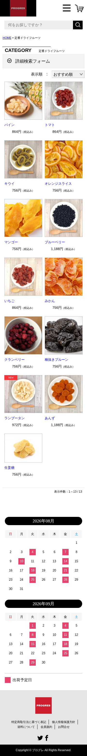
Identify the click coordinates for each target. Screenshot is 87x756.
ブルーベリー (55, 242)
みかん (50, 301)
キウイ (9, 183)
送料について (26, 727)
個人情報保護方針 (63, 722)
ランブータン (14, 418)
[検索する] (78, 25)
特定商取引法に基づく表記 (28, 722)
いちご (9, 301)
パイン (9, 125)
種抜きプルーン (56, 359)
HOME (7, 38)
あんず (50, 418)
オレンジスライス (58, 183)
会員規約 (46, 727)
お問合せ (64, 727)
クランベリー (14, 359)
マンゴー (11, 242)
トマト (50, 125)
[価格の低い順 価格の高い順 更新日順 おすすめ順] (68, 74)
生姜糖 (9, 468)
